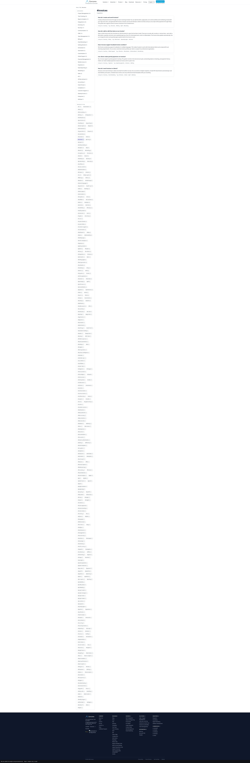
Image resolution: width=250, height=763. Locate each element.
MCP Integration (129, 718)
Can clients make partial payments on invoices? (112, 56)
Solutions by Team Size (144, 723)
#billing (118, 25)
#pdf (122, 25)
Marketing (81, 70)
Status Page (114, 734)
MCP (113, 730)
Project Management (84, 13)
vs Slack (154, 735)
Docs (113, 719)
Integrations (82, 22)
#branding (126, 25)
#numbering (140, 51)
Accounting (81, 82)
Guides (113, 754)
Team (100, 719)
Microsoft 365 (142, 733)
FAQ (80, 7)
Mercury (141, 731)
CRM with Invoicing (143, 721)
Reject (25, 761)
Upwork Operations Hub (117, 747)
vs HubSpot (155, 731)
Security (81, 27)
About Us (101, 718)
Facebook (92, 726)
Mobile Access (82, 62)
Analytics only (31, 761)
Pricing (145, 2)
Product (120, 2)
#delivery (134, 75)
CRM (80, 33)
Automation (81, 50)
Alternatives (115, 738)
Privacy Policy (140, 759)
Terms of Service (148, 759)
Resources (138, 2)
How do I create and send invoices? (108, 17)
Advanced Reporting (130, 719)
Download (131, 2)
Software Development (158, 723)
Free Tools (114, 727)
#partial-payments (120, 63)
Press (100, 727)
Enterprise (81, 96)
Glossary (114, 723)
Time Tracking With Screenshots (116, 751)
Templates (114, 725)
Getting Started (82, 45)
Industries (112, 2)
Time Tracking (82, 16)
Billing (80, 39)
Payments (81, 65)
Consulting (155, 719)
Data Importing (82, 67)
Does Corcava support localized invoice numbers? (112, 45)
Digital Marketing (156, 721)
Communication (83, 30)
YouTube (87, 728)
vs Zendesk (155, 733)
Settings (80, 99)
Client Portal (81, 85)
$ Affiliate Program (103, 729)
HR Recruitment (82, 79)
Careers (100, 721)
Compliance (81, 88)
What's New (114, 741)
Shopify (141, 735)
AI (79, 76)
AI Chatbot (128, 723)
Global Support (82, 56)
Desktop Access (82, 93)
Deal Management (130, 729)
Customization (82, 53)
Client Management (143, 726)
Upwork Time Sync (116, 749)
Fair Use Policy (156, 759)
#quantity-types (124, 39)
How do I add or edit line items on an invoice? (111, 31)
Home (77, 7)
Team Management (84, 36)
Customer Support (83, 90)
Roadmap (114, 739)
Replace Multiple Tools (117, 743)
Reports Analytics (83, 19)
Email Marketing (83, 42)
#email (125, 75)
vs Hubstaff (155, 728)
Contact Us (101, 725)
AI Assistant (81, 47)
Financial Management (84, 59)
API (113, 732)
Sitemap (163, 759)
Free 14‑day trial (160, 1)
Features (128, 716)
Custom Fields (129, 727)
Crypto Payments (129, 725)
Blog (126, 2)
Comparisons (115, 736)
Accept (35, 761)
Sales (80, 73)
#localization (126, 51)
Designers (155, 718)
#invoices (113, 25)
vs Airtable (155, 730)
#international (133, 51)
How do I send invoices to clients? (108, 68)
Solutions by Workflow (144, 724)
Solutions (105, 2)
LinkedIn (87, 726)
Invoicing (81, 25)
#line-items (117, 39)
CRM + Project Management (142, 718)
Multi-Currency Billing (117, 745)
